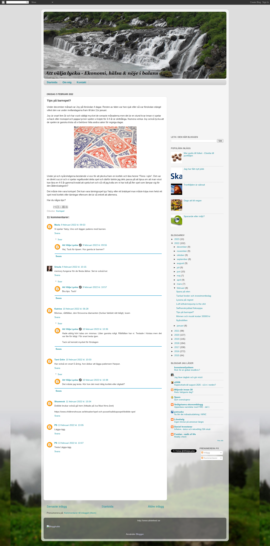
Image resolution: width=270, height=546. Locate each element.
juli (178, 267)
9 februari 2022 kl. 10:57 (95, 287)
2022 (177, 243)
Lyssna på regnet (184, 300)
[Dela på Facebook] (63, 206)
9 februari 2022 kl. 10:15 (74, 267)
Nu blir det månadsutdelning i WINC (190, 414)
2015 (177, 355)
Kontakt (81, 82)
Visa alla (220, 440)
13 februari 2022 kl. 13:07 (71, 443)
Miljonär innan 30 (183, 390)
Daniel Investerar (183, 427)
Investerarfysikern (183, 367)
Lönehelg (179, 419)
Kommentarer (210, 458)
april (179, 280)
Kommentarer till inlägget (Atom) (80, 513)
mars (179, 284)
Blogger (140, 534)
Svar (60, 239)
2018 (177, 343)
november (182, 251)
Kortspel (60, 211)
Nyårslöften (182, 320)
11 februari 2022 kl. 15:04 (78, 401)
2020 (177, 335)
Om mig (67, 82)
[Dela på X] (60, 206)
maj (179, 275)
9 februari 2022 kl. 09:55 (95, 245)
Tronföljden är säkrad (194, 185)
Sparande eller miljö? (194, 216)
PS (55, 425)
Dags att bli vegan (193, 200)
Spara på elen (183, 291)
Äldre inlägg (156, 506)
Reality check (180, 437)
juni (179, 271)
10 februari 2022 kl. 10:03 (78, 359)
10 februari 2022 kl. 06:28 (75, 309)
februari (181, 288)
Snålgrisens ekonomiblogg (188, 404)
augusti (181, 263)
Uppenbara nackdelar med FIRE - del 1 (191, 407)
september (182, 259)
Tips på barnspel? (185, 312)
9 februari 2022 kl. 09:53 (73, 225)
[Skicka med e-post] (54, 206)
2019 (177, 339)
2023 (177, 239)
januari (180, 326)
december (182, 247)
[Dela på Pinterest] (66, 206)
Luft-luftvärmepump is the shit (191, 304)
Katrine (58, 309)
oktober (181, 255)
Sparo (177, 397)
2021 (177, 331)
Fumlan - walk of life (185, 434)
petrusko (179, 412)
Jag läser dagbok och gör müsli (188, 377)
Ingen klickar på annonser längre (189, 422)
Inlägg (206, 453)
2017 (177, 347)
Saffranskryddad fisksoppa (189, 308)
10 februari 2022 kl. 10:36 (95, 329)
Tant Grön (59, 359)
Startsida (52, 82)
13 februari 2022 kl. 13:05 (71, 425)
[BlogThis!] (57, 206)
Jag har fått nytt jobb (194, 169)
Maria (57, 225)
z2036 (177, 382)
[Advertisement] (197, 111)
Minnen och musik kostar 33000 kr (193, 316)
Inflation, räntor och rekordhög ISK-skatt (192, 429)
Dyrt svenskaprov (182, 400)
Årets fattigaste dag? (183, 392)
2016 (177, 351)
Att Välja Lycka (70, 245)
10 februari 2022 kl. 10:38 (95, 380)
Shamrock (59, 401)
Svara (57, 233)
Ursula (57, 267)
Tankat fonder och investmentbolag (193, 296)
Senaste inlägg (57, 506)
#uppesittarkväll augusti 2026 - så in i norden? (195, 385)
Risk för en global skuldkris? (187, 370)
